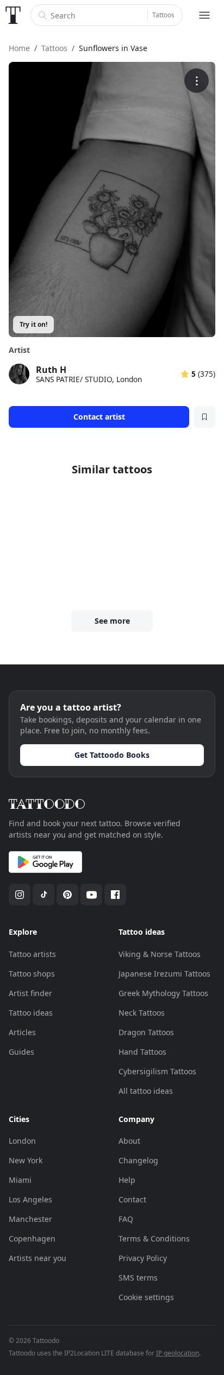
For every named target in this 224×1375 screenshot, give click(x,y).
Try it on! (33, 324)
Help (127, 1180)
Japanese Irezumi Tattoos (164, 973)
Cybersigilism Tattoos (157, 1071)
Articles (22, 1032)
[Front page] (13, 15)
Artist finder (30, 993)
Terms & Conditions (154, 1238)
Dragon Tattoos (146, 1032)
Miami (20, 1180)
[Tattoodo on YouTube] (91, 894)
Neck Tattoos (142, 1013)
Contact (132, 1199)
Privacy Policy (143, 1258)
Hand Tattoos (142, 1052)
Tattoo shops (32, 973)
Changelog (138, 1160)
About (129, 1141)
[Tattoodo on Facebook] (115, 894)
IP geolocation (177, 1353)
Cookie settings (146, 1297)
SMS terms (138, 1277)
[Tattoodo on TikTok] (43, 894)
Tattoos (163, 15)
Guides (21, 1052)
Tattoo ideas (31, 1013)
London (22, 1141)
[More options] (196, 80)
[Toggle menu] (204, 15)
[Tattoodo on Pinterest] (67, 894)
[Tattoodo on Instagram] (19, 894)
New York (25, 1160)
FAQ (126, 1219)
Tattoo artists (32, 954)
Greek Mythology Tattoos (163, 993)
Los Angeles (30, 1199)
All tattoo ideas (146, 1091)
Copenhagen (32, 1238)
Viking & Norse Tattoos (160, 954)
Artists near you (37, 1258)
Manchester (30, 1219)
